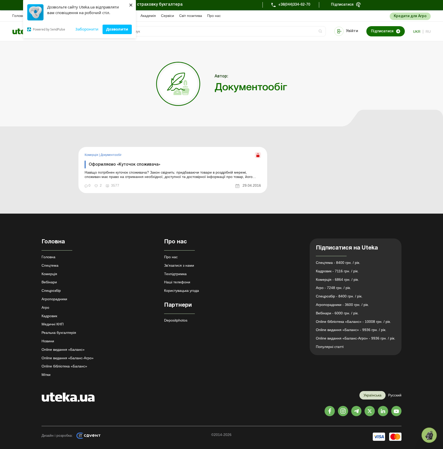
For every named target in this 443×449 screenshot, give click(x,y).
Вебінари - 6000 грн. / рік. (337, 313)
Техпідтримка (175, 274)
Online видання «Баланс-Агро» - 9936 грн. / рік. (355, 338)
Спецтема (50, 265)
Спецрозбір (51, 290)
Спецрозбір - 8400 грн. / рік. (339, 296)
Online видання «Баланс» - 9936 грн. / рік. (351, 330)
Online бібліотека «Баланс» (64, 366)
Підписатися (342, 4)
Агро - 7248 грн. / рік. (333, 288)
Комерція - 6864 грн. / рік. (337, 279)
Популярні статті (330, 347)
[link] (172, 170)
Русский (394, 395)
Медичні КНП (53, 324)
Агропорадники (54, 299)
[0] (429, 435)
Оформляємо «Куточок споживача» (124, 164)
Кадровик (49, 316)
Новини (48, 341)
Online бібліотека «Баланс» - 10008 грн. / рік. (353, 322)
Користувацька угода (181, 290)
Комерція (92, 155)
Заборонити (86, 29)
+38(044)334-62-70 (294, 4)
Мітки (46, 375)
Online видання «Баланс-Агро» (68, 358)
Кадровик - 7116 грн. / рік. (337, 271)
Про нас (214, 16)
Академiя (148, 16)
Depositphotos (175, 320)
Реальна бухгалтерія (59, 333)
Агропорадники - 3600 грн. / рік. (342, 305)
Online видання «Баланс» (63, 349)
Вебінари (49, 282)
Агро (45, 307)
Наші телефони (177, 282)
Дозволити (117, 29)
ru (428, 31)
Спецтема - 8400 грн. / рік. (338, 263)
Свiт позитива (190, 16)
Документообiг (111, 155)
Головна (19, 16)
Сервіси (167, 16)
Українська (372, 395)
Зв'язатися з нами (179, 265)
